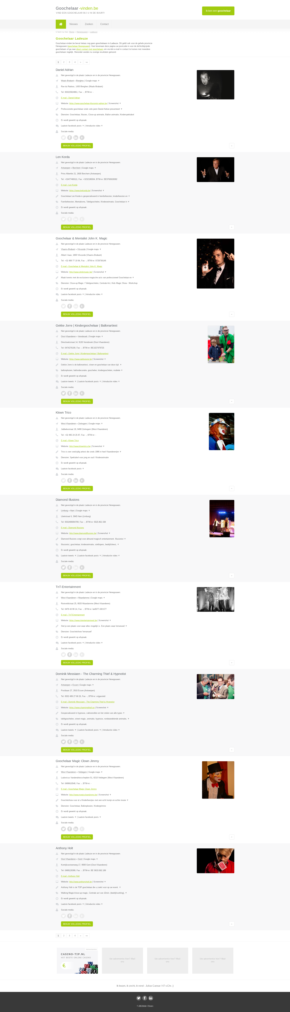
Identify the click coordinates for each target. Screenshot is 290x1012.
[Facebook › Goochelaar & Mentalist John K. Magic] (69, 306)
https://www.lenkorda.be (79, 190)
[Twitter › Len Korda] (63, 219)
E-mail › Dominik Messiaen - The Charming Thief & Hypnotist (87, 702)
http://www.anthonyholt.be (80, 882)
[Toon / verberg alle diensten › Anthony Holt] (107, 892)
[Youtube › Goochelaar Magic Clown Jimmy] (82, 829)
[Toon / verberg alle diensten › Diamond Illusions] (107, 544)
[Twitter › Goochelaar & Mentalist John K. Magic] (63, 306)
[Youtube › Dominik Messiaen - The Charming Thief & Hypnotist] (82, 741)
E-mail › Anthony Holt (70, 876)
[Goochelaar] (61, 24)
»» (87, 62)
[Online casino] (79, 962)
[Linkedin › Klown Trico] (75, 480)
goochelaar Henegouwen (78, 46)
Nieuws (73, 24)
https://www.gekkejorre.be (80, 359)
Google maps (92, 81)
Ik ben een (218, 11)
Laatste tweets (68, 381)
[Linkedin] (150, 998)
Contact (104, 24)
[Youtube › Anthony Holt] (82, 916)
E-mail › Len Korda (69, 185)
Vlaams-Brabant (68, 249)
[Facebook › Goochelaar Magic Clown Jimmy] (69, 829)
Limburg (64, 510)
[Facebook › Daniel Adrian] (69, 137)
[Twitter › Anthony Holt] (63, 916)
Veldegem (82, 772)
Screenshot (115, 103)
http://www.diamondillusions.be (82, 533)
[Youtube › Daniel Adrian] (82, 137)
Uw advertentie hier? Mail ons (122, 960)
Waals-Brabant (67, 81)
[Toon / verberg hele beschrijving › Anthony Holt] (107, 887)
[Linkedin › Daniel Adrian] (75, 137)
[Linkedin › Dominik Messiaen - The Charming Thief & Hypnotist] (75, 741)
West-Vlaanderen (68, 423)
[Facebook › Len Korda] (69, 219)
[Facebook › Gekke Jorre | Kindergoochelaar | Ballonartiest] (69, 393)
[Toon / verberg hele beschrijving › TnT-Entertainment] (107, 626)
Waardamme (83, 598)
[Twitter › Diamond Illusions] (63, 567)
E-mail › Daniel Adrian (70, 98)
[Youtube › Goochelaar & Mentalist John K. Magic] (82, 306)
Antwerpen (65, 168)
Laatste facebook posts (72, 126)
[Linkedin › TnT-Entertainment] (75, 654)
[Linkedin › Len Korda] (75, 219)
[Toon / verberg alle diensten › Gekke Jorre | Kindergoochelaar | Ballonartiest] (107, 370)
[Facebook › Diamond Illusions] (69, 567)
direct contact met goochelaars (89, 49)
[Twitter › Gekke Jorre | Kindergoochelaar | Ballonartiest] (63, 393)
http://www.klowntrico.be (79, 446)
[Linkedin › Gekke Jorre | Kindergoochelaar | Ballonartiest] (75, 393)
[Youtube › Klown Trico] (82, 480)
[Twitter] (138, 998)
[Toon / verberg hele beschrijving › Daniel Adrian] (107, 109)
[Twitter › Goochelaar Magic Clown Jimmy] (63, 829)
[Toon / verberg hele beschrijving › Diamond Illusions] (107, 538)
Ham (72, 510)
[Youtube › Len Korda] (82, 219)
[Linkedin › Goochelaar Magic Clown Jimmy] (75, 829)
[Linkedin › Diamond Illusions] (75, 567)
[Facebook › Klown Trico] (69, 480)
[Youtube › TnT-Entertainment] (82, 654)
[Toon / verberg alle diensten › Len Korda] (107, 201)
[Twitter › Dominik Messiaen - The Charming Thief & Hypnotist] (63, 741)
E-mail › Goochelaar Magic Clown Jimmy (79, 789)
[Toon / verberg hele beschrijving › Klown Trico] (107, 451)
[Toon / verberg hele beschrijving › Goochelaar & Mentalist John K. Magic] (107, 277)
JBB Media (142, 1006)
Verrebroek (82, 336)
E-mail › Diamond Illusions (72, 528)
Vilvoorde (81, 249)
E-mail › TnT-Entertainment (73, 615)
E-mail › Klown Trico (70, 440)
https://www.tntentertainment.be (83, 620)
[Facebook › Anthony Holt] (69, 916)
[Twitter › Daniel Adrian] (63, 137)
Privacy (150, 1006)
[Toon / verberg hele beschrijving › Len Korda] (107, 196)
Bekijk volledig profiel (77, 145)
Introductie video (94, 126)
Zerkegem (82, 423)
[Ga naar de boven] (231, 145)
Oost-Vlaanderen (68, 336)
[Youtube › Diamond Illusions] (82, 567)
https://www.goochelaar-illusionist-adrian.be (88, 103)
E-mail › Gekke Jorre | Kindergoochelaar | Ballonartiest (84, 353)
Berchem (76, 168)
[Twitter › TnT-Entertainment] (63, 654)
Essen (75, 685)
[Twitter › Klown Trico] (63, 480)
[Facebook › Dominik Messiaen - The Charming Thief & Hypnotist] (69, 741)
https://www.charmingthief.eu (82, 707)
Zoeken (89, 24)
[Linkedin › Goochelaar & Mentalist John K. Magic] (75, 306)
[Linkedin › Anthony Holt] (75, 916)
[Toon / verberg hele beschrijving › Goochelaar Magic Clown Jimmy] (107, 800)
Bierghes (80, 81)
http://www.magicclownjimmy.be (83, 795)
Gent (80, 859)
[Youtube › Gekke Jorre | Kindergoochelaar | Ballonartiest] (82, 393)
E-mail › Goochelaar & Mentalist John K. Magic (81, 266)
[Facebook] (144, 998)
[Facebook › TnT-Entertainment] (69, 654)
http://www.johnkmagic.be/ (80, 272)
